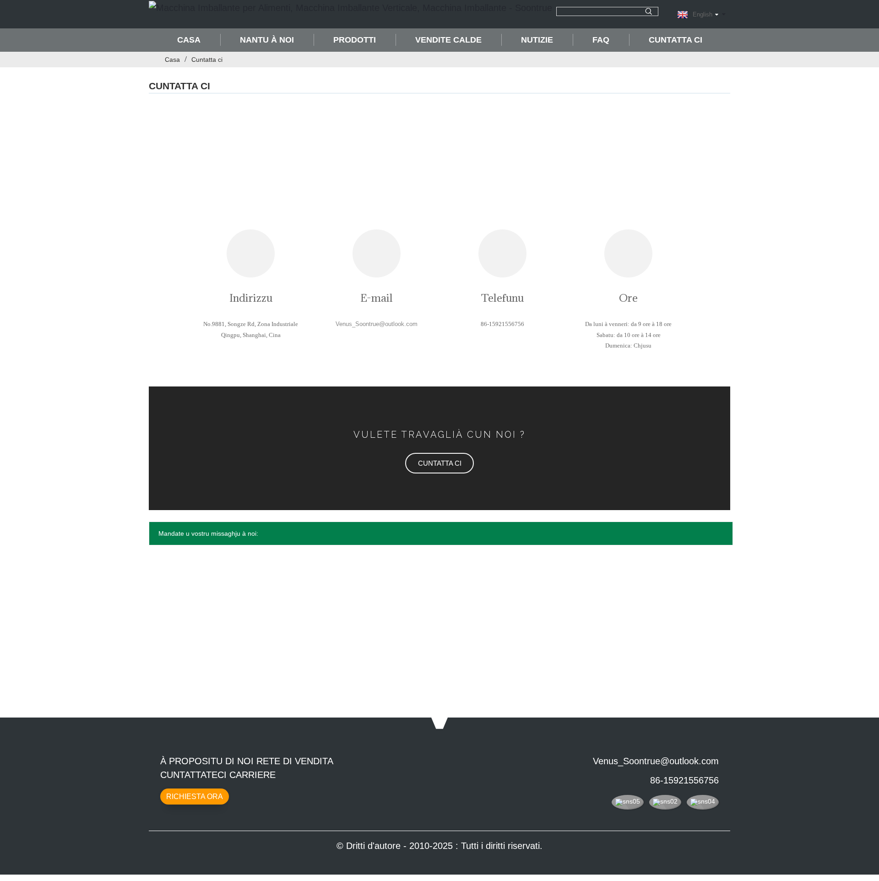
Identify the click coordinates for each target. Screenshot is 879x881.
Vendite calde (448, 39)
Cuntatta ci (675, 39)
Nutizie (537, 39)
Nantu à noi (267, 39)
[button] (439, 463)
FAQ (600, 39)
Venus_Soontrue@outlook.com (656, 761)
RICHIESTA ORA (194, 796)
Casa (189, 39)
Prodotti (354, 39)
